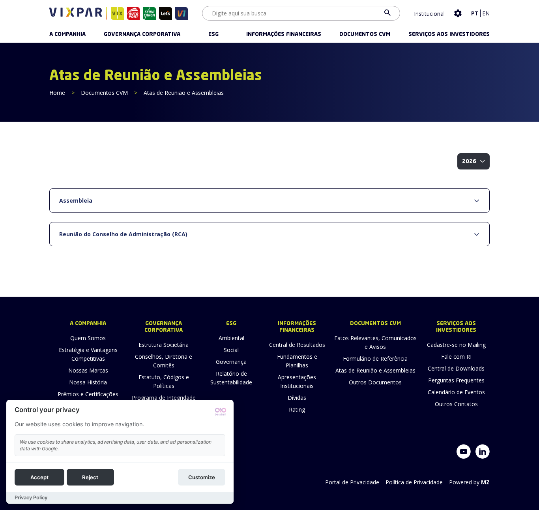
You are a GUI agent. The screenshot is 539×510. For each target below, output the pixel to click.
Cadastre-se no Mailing (456, 344)
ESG (213, 34)
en (486, 13)
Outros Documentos (375, 382)
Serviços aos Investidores (449, 34)
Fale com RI (456, 356)
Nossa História (88, 382)
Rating (297, 409)
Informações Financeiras (283, 34)
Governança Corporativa (142, 34)
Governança (231, 361)
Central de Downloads (456, 368)
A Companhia (67, 34)
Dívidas (297, 397)
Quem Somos (88, 338)
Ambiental (231, 338)
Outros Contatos (456, 404)
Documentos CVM (364, 34)
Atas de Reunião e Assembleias (375, 370)
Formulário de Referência (375, 358)
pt (475, 13)
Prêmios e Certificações (88, 394)
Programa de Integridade (164, 397)
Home (57, 92)
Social (231, 350)
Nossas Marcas (88, 370)
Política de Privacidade (414, 482)
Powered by (469, 482)
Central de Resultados (297, 344)
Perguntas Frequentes (456, 380)
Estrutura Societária (163, 344)
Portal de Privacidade (352, 482)
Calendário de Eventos (456, 392)
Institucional (429, 13)
